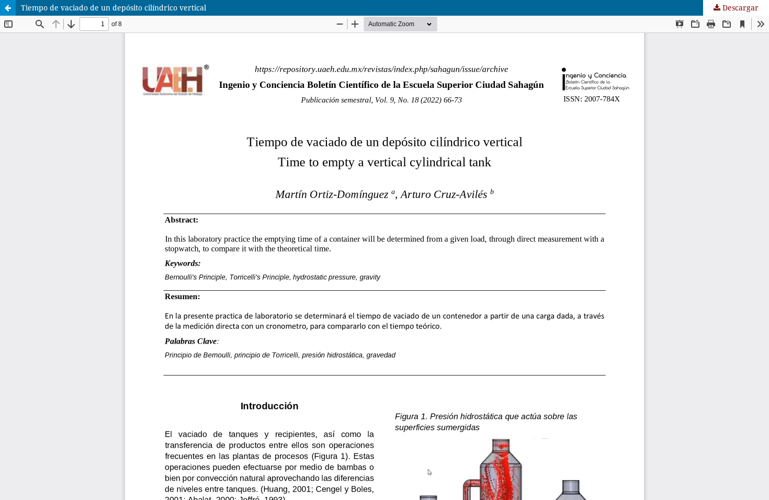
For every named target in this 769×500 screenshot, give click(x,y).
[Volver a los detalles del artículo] (8, 8)
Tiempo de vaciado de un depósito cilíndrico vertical (113, 8)
